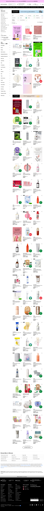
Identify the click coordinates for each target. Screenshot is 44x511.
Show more (2, 467)
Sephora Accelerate (3, 498)
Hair (20, 7)
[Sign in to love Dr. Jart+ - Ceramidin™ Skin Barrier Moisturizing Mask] (21, 338)
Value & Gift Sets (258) (4, 27)
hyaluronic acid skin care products (25, 465)
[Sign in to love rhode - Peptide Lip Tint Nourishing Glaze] (21, 195)
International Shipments (18, 492)
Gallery (9, 488)
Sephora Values (2, 489)
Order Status (9, 489)
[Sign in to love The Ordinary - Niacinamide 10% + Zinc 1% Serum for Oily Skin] (42, 58)
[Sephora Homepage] (4, 4)
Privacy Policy (2, 505)
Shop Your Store (10, 499)
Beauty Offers (9, 495)
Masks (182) (2, 14)
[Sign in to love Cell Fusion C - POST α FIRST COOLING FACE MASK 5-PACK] (31, 195)
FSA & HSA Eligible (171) (4, 18)
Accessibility (17, 499)
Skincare (14, 7)
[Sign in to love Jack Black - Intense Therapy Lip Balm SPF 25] (21, 322)
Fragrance (17, 7)
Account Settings (10, 491)
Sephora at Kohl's (18, 495)
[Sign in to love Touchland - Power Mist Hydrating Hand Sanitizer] (31, 26)
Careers (2, 488)
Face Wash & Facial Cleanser (10, 471)
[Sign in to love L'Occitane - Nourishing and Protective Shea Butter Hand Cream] (21, 369)
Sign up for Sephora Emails (34, 498)
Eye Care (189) (3, 22)
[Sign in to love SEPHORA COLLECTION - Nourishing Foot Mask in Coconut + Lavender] (21, 147)
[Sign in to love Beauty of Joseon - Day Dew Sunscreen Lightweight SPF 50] (42, 338)
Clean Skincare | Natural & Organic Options (15, 472)
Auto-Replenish (10, 494)
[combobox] (12, 4)
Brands (29, 7)
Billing (16, 491)
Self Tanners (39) (3, 31)
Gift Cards (38, 7)
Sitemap (13, 505)
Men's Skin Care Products (34, 471)
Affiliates (2, 492)
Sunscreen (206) (3, 26)
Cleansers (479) (3, 19)
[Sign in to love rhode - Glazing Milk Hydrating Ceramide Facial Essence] (31, 100)
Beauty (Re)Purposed (3, 499)
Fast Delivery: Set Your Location (6, 40)
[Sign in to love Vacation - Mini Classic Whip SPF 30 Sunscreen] (42, 211)
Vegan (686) (2, 15)
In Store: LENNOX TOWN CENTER (5, 37)
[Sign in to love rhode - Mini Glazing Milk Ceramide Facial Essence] (21, 353)
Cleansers (29, 471)
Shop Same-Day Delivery (11, 500)
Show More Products (27, 447)
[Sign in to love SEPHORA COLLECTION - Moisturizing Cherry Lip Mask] (21, 179)
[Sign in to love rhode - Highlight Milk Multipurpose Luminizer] (42, 306)
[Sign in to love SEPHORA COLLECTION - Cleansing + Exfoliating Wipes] (31, 42)
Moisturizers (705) (3, 23)
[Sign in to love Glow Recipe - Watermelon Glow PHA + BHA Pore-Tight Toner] (42, 415)
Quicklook (27, 33)
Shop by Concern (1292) (4, 12)
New (1, 7)
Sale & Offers (42, 7)
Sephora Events (2, 493)
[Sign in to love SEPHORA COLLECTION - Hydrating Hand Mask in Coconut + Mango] (42, 384)
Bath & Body (23, 7)
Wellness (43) (3, 30)
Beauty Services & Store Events (11, 493)
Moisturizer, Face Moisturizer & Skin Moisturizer (20, 471)
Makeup (11, 7)
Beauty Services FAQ (18, 494)
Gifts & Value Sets (33, 7)
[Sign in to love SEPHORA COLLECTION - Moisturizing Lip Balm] (31, 384)
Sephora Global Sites (3, 495)
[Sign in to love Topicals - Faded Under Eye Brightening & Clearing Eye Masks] (31, 179)
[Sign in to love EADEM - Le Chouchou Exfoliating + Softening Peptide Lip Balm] (31, 163)
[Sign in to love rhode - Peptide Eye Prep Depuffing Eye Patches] (42, 369)
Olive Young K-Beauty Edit (5, 7)
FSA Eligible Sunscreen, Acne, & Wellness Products (28, 472)
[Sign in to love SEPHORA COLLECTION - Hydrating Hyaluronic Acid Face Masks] (31, 259)
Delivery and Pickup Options (18, 488)
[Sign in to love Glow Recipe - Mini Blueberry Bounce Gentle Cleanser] (31, 430)
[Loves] (41, 4)
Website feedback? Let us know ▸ (22, 476)
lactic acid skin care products (16, 467)
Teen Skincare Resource (18, 500)
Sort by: (40, 22)
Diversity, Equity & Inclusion (3, 497)
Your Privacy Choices (17, 505)
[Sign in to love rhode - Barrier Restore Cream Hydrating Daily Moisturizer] (42, 244)
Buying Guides (17, 493)
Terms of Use (6, 505)
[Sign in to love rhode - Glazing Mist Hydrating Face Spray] (31, 369)
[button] (5, 43)
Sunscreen (7, 472)
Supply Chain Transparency (2, 491)
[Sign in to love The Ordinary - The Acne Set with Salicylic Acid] (21, 400)
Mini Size (26, 7)
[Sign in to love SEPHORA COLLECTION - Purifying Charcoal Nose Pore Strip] (21, 58)
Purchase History (10, 490)
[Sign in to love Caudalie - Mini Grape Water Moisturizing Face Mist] (31, 291)
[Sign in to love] (21, 42)
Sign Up (41, 500)
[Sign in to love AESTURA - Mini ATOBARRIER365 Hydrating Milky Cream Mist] (31, 275)
